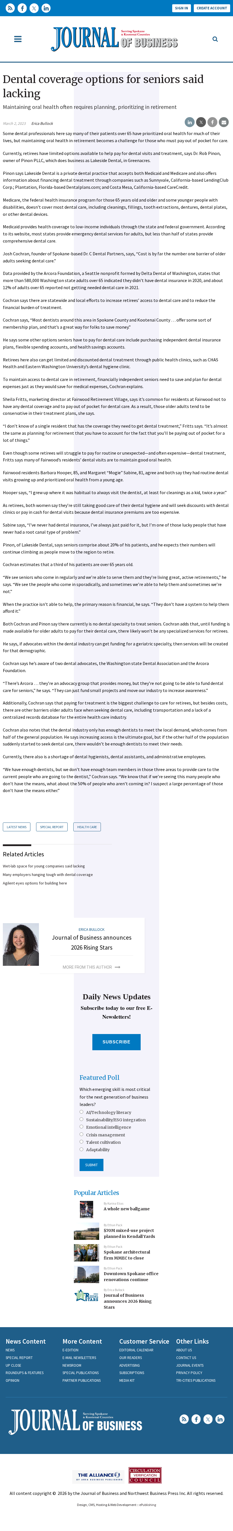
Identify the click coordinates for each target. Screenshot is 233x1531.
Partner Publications (82, 1380)
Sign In (181, 8)
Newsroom (72, 1365)
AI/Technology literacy (108, 1112)
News (10, 1350)
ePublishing (147, 1505)
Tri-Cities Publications (195, 1380)
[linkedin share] (190, 122)
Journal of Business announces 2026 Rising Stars (128, 1301)
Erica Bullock (42, 123)
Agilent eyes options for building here (35, 883)
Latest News (16, 827)
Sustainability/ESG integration (116, 1119)
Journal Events (189, 1365)
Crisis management (105, 1135)
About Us (184, 1350)
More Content (82, 1341)
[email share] (224, 122)
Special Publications (81, 1372)
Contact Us (186, 1357)
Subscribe (117, 1041)
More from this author (87, 967)
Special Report (52, 827)
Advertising (129, 1365)
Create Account (212, 8)
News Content (26, 1341)
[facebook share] (212, 122)
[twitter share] (201, 122)
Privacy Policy (189, 1372)
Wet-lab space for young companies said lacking (44, 866)
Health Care (87, 827)
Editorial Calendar (136, 1350)
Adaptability (98, 1149)
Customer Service (144, 1341)
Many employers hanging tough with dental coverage (48, 874)
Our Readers (130, 1357)
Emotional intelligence (108, 1127)
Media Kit (127, 1380)
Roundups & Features (24, 1372)
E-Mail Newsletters (79, 1357)
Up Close (13, 1365)
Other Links (192, 1341)
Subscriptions (131, 1372)
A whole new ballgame (127, 1208)
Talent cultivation (103, 1142)
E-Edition (70, 1350)
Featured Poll (100, 1078)
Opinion (12, 1380)
